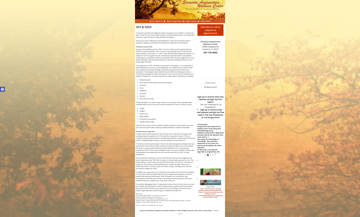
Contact (194, 21)
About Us (159, 21)
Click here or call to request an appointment (210, 30)
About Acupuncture (174, 21)
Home (152, 21)
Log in (180, 213)
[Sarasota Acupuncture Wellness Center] (180, 9)
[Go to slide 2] (208, 155)
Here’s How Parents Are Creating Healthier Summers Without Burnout (210, 189)
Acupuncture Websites (147, 210)
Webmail (216, 210)
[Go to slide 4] (213, 155)
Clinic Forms (205, 21)
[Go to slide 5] (215, 155)
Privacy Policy (207, 210)
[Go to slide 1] (205, 155)
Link (166, 195)
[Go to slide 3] (210, 155)
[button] (2, 89)
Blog (187, 21)
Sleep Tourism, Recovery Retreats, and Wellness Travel (211, 193)
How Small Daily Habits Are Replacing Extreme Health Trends (210, 196)
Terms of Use (198, 210)
